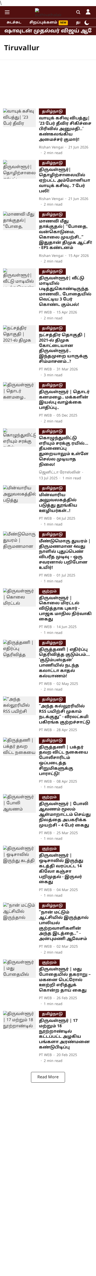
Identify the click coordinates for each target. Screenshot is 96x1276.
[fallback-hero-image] (21, 132)
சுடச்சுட (14, 22)
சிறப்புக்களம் (43, 22)
